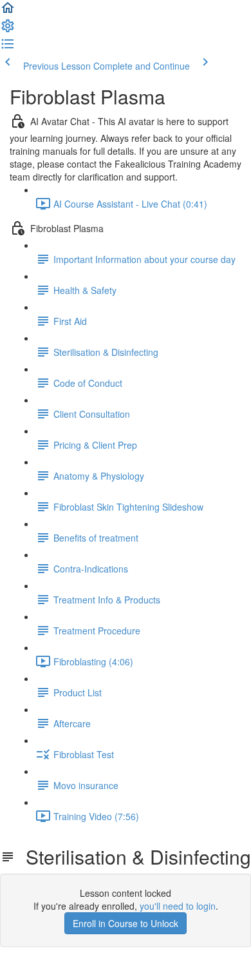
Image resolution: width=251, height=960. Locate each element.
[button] (7, 11)
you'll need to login (178, 905)
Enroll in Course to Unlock (125, 923)
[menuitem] (7, 29)
